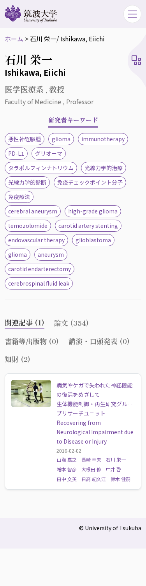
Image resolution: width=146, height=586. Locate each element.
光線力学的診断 (27, 182)
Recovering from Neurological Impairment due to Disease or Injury (95, 432)
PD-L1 (16, 153)
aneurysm (51, 254)
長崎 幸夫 (91, 459)
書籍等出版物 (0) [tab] (32, 341)
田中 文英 (67, 479)
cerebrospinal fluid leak (38, 283)
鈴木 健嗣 (120, 479)
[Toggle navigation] (132, 14)
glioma (61, 139)
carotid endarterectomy (39, 269)
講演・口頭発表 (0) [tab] (99, 341)
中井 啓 (113, 469)
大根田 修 (91, 469)
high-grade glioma (93, 211)
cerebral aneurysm (32, 211)
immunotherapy (103, 139)
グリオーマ (48, 153)
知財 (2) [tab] (17, 359)
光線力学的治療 (103, 168)
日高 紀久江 (93, 479)
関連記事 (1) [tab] (24, 322)
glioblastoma (93, 240)
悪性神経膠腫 (24, 139)
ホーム (14, 38)
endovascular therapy (36, 240)
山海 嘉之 (67, 459)
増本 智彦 (67, 469)
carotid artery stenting (88, 225)
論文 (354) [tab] (71, 323)
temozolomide (27, 225)
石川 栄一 (116, 459)
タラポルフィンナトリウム (41, 168)
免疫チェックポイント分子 (90, 182)
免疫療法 (19, 197)
